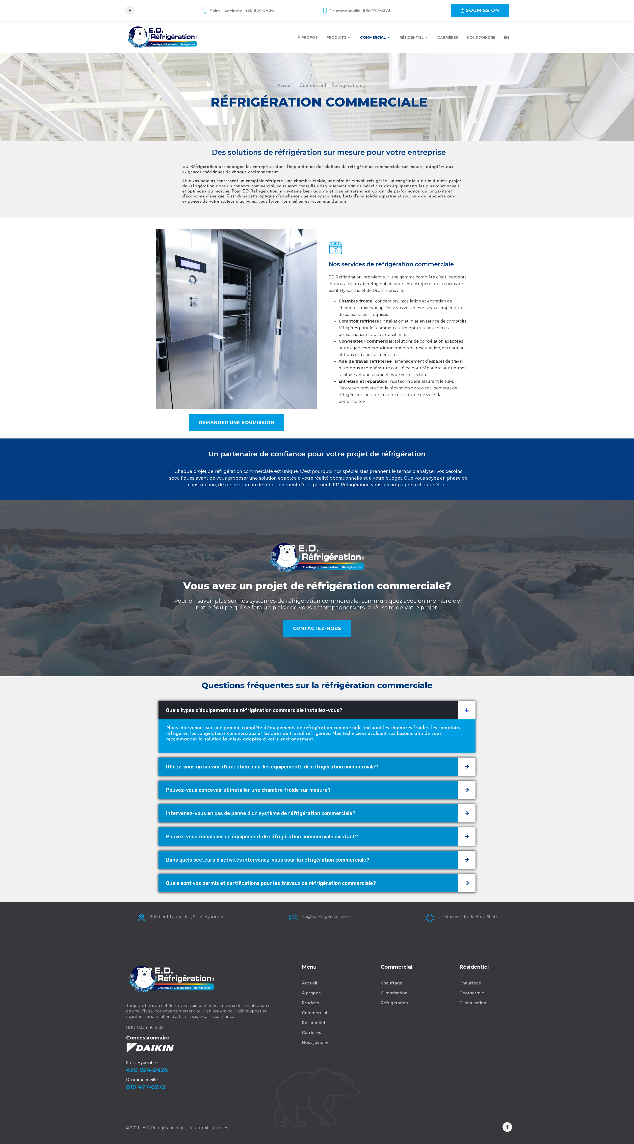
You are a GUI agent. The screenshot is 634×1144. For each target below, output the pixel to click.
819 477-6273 (145, 1086)
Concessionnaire (147, 1038)
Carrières (447, 37)
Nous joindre (481, 37)
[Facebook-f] (130, 10)
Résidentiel (411, 37)
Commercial (373, 37)
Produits (336, 37)
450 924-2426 (147, 1069)
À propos (308, 37)
